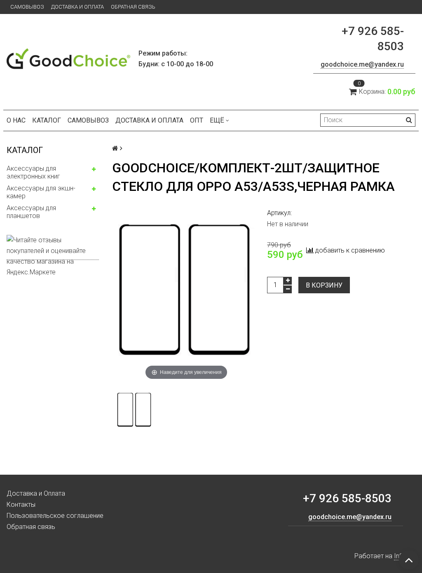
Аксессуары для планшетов (31, 212)
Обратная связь (133, 7)
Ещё (217, 120)
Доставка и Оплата (77, 7)
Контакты (21, 504)
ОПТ (196, 120)
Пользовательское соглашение (55, 516)
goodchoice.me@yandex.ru (362, 64)
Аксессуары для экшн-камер (41, 192)
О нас (16, 120)
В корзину (324, 285)
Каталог (46, 120)
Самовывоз (27, 7)
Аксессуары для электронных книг (33, 172)
